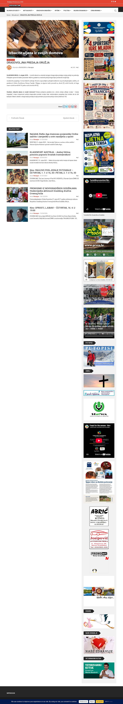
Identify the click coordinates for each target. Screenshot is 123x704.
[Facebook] (111, 1)
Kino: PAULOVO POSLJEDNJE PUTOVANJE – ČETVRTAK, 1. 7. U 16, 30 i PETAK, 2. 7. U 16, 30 (53, 171)
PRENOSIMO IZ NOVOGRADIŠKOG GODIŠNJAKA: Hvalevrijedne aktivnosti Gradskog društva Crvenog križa (53, 191)
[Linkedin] (72, 106)
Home (8, 15)
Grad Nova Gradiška (43, 10)
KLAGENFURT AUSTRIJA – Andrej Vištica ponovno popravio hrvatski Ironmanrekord (50, 153)
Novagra (31, 67)
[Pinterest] (75, 106)
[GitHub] (113, 1)
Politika (67, 10)
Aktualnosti (27, 10)
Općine (57, 10)
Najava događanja (80, 10)
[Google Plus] (69, 106)
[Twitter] (115, 1)
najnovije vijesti (13, 10)
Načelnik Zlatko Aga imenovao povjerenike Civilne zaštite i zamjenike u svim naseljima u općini (54, 135)
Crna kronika (95, 10)
